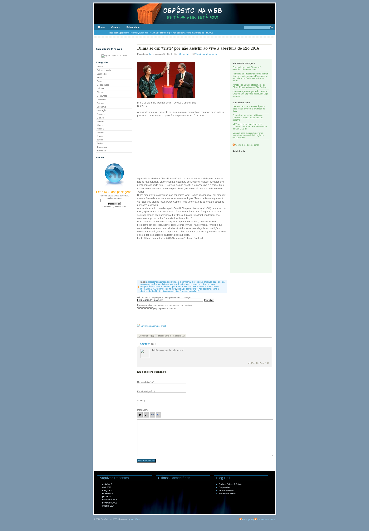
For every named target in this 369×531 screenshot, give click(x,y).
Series (100, 143)
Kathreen (145, 343)
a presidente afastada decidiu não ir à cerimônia (168, 282)
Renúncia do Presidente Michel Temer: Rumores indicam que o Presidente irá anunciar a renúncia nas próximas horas (250, 77)
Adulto (100, 66)
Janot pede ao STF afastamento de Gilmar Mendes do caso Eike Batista (249, 86)
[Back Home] (184, 17)
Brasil (135, 33)
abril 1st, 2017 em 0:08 (258, 363)
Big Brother (102, 74)
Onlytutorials (224, 487)
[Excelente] (151, 307)
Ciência (100, 88)
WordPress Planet (227, 493)
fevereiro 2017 (109, 493)
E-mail (146, 391)
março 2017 (107, 490)
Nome (145, 382)
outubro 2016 (108, 506)
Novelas (101, 132)
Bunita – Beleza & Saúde (230, 484)
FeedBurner (120, 206)
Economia (101, 107)
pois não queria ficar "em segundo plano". (180, 291)
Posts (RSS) (248, 519)
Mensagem (142, 410)
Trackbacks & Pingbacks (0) (171, 336)
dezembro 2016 (109, 499)
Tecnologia (102, 147)
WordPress (136, 519)
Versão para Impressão (206, 54)
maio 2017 (107, 484)
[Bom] (144, 307)
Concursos (102, 96)
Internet (100, 121)
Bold (140, 414)
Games (100, 118)
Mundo (100, 125)
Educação (101, 110)
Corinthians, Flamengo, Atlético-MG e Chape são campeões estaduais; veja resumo (250, 93)
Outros (100, 136)
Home (101, 27)
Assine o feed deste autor (247, 145)
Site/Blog (141, 400)
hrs (150, 54)
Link (152, 414)
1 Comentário (184, 54)
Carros (100, 81)
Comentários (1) (146, 336)
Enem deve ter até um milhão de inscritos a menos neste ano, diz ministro (248, 117)
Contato (115, 27)
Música (100, 129)
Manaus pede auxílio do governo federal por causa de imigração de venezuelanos (248, 135)
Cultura (100, 103)
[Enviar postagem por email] (138, 326)
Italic (146, 414)
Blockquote (158, 414)
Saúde (100, 140)
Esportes (143, 33)
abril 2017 (106, 487)
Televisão (101, 150)
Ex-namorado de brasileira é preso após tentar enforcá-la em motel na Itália (249, 108)
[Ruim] (138, 307)
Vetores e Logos (226, 490)
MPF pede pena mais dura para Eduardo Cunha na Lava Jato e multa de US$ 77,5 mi (250, 126)
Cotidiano (101, 99)
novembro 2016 (109, 503)
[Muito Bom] (148, 307)
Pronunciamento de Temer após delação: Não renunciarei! (247, 68)
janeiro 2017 (108, 496)
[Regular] (141, 307)
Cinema (100, 92)
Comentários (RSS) (266, 519)
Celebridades (103, 85)
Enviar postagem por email (153, 326)
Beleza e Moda (104, 70)
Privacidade (133, 27)
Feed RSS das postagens (113, 192)
